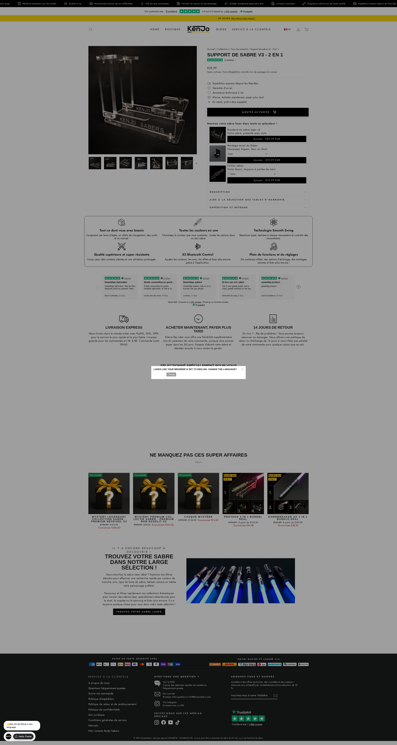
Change (171, 374)
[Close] (242, 369)
